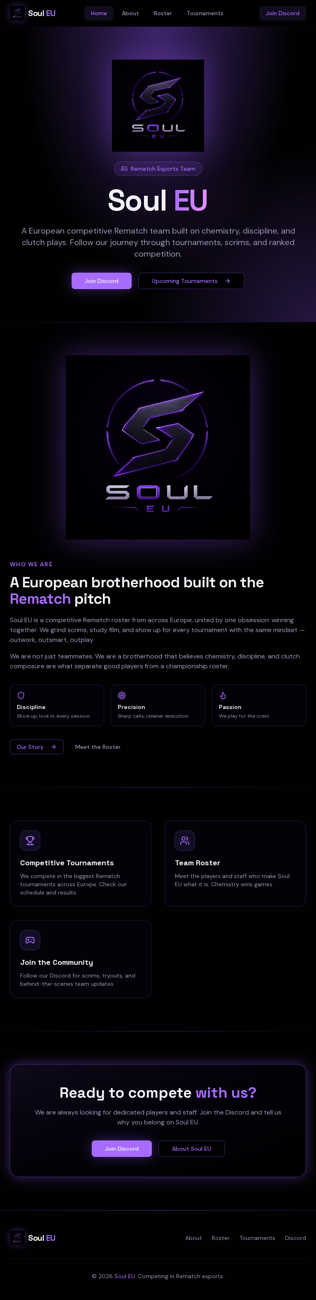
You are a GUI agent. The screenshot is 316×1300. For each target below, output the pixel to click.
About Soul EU (191, 1148)
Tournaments (205, 13)
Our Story (30, 747)
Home (99, 13)
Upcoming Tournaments (185, 281)
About (130, 13)
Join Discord (283, 13)
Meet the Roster (98, 747)
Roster (163, 13)
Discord (295, 1238)
